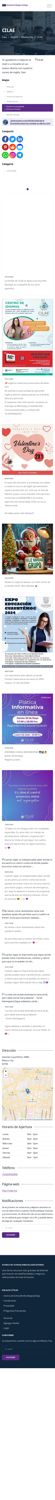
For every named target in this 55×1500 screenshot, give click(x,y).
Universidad (11, 171)
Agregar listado (11, 1323)
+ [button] (6, 1071)
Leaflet (21, 1119)
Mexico (14, 37)
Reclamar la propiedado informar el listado (14, 107)
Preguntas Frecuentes (15, 1310)
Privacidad (9, 1305)
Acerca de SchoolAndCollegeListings (22, 1295)
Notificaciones (12, 101)
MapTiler (29, 1119)
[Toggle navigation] (49, 6)
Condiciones (10, 1300)
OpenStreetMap (39, 1119)
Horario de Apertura (14, 96)
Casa (4, 37)
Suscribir (10, 1235)
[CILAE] (27, 1091)
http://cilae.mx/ (9, 1190)
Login (6, 1328)
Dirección (10, 87)
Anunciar (8, 1318)
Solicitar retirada (12, 114)
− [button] (6, 1075)
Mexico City (27, 37)
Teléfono (9, 91)
